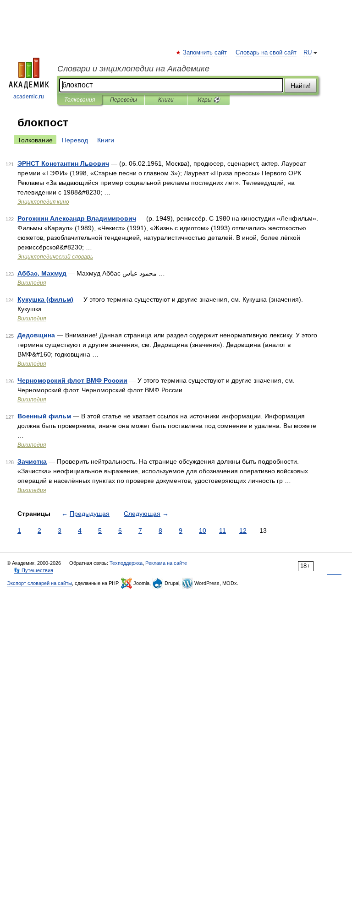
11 (222, 530)
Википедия (31, 283)
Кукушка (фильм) (45, 299)
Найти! (301, 85)
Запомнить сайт (205, 52)
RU (307, 52)
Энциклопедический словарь (55, 257)
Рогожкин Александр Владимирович (76, 218)
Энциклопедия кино (43, 202)
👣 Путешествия (33, 570)
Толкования (79, 100)
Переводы (123, 100)
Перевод (75, 140)
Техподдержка (126, 563)
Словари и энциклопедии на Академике (133, 68)
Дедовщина (36, 335)
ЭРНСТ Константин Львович (63, 163)
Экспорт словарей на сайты (39, 583)
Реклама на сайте (166, 563)
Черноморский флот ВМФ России (72, 380)
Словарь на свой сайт (266, 52)
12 (243, 530)
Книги (166, 100)
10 (202, 530)
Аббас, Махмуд (41, 273)
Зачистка (32, 461)
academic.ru (28, 96)
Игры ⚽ (209, 100)
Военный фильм (44, 416)
